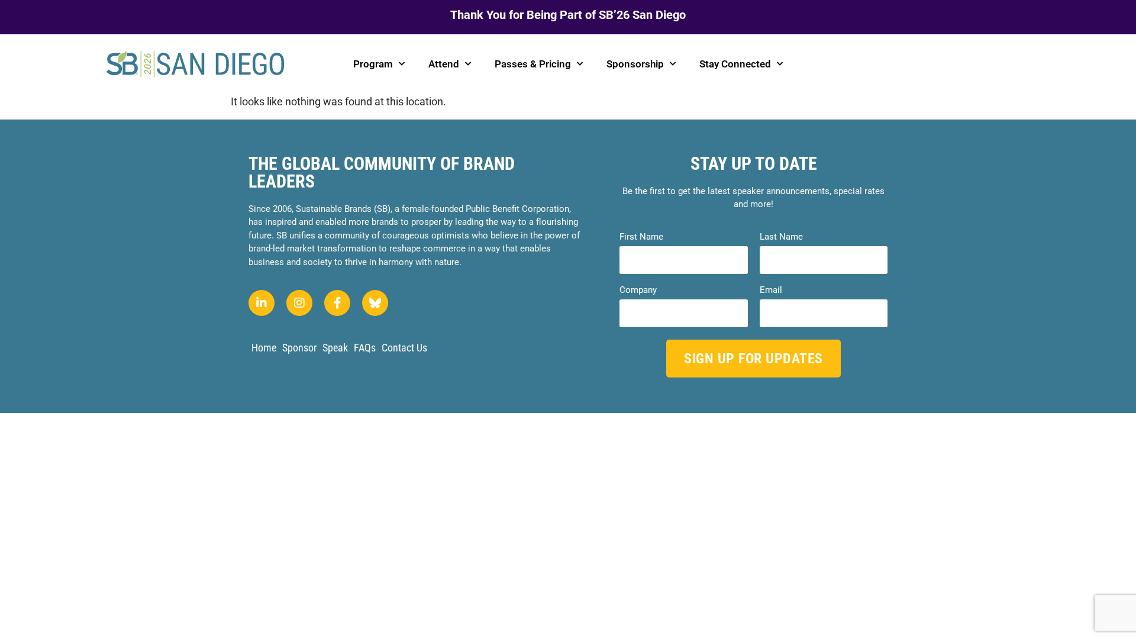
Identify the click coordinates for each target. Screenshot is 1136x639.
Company (638, 290)
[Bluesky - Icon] (375, 303)
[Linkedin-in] (261, 303)
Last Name (781, 237)
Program (373, 64)
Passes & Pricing (533, 64)
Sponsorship (635, 64)
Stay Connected (735, 64)
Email (771, 290)
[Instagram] (299, 303)
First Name (641, 237)
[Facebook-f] (337, 303)
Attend (443, 64)
